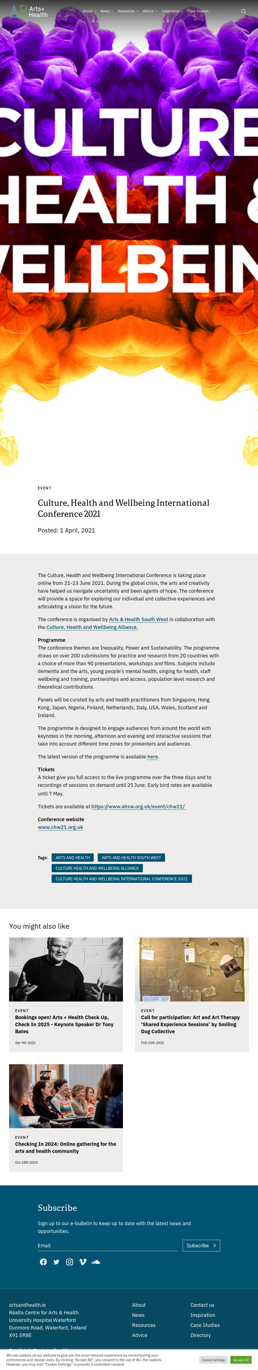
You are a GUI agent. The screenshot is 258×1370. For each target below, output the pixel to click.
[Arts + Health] (28, 11)
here (152, 756)
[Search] (243, 11)
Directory (200, 1335)
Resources (144, 1324)
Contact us (202, 1304)
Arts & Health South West (138, 618)
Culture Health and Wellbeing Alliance (97, 868)
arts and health (73, 857)
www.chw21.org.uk (60, 826)
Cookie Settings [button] (213, 1359)
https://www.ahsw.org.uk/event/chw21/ (138, 806)
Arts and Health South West (131, 857)
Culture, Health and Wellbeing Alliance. (92, 626)
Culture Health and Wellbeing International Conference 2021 (122, 878)
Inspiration (202, 1314)
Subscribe (198, 1245)
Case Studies (205, 1324)
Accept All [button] (241, 1359)
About (139, 1304)
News (138, 1314)
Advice (139, 1335)
